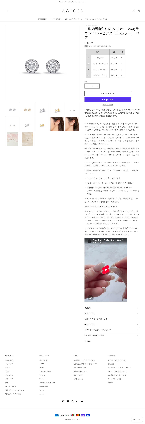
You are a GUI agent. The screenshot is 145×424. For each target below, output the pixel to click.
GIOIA (41, 364)
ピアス (7, 367)
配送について (78, 375)
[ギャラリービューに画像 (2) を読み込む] (27, 109)
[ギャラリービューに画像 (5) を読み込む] (72, 109)
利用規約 (111, 382)
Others (41, 394)
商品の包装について (80, 367)
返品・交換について (80, 371)
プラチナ (100, 58)
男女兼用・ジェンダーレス (14, 390)
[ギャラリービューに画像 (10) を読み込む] (72, 124)
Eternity (42, 375)
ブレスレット (10, 375)
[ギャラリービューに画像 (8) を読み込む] (42, 124)
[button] (7, 11)
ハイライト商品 (10, 386)
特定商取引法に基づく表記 (117, 375)
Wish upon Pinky (45, 371)
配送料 (86, 46)
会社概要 (111, 364)
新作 (6, 382)
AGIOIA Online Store (74, 419)
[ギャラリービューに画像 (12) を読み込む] (27, 139)
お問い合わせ (78, 379)
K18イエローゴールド (100, 69)
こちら (111, 206)
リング (7, 371)
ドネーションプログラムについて (119, 367)
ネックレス (9, 364)
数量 (85, 82)
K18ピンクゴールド (100, 75)
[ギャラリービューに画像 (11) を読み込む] (12, 139)
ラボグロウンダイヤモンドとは (84, 360)
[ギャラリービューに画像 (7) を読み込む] (27, 124)
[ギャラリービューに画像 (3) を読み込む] (42, 109)
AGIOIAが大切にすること (117, 360)
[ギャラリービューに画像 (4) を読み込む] (57, 109)
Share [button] (89, 341)
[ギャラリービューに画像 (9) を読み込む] (57, 124)
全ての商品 (9, 360)
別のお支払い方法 (108, 105)
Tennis (41, 379)
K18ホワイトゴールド (100, 64)
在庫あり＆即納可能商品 (13, 394)
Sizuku (41, 367)
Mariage (42, 390)
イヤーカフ (9, 379)
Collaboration (44, 386)
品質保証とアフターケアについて (85, 364)
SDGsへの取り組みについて (117, 371)
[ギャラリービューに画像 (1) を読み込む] (12, 109)
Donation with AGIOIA (47, 382)
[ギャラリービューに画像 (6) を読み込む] (12, 124)
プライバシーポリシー (115, 379)
